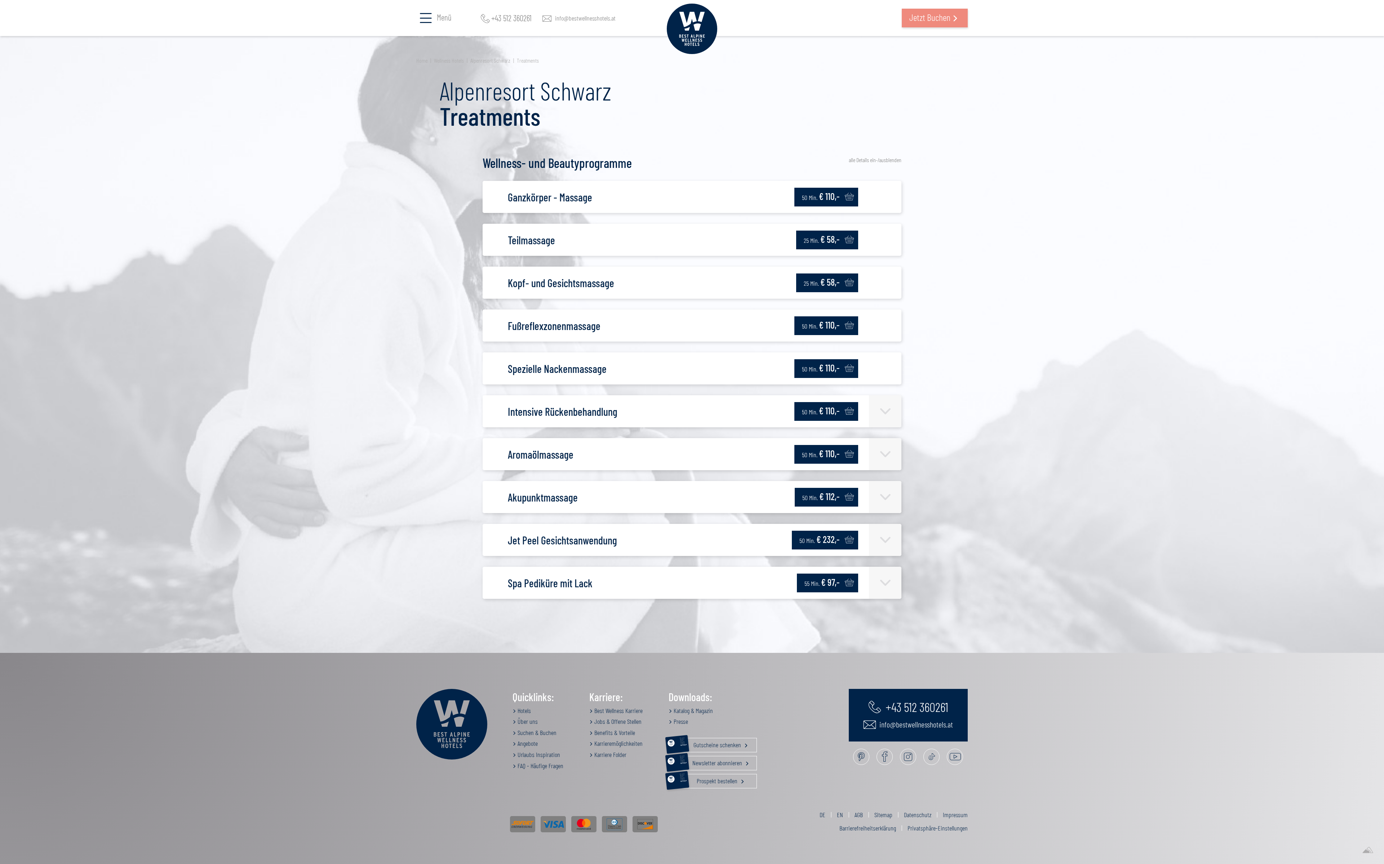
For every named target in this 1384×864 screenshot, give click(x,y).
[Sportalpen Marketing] (1367, 850)
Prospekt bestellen (709, 779)
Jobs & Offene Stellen (617, 721)
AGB (859, 815)
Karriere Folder (609, 754)
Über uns (527, 721)
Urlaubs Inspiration (538, 754)
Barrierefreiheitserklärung (867, 828)
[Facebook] (885, 757)
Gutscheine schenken (711, 743)
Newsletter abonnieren (712, 761)
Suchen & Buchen (536, 732)
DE (822, 815)
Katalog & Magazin (692, 710)
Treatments (528, 60)
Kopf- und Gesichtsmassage (561, 282)
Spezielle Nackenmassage (557, 368)
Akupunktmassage (543, 497)
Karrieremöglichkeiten (618, 743)
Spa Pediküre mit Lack (550, 582)
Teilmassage (531, 239)
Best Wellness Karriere (618, 710)
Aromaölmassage (540, 454)
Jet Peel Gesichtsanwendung (562, 540)
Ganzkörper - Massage (550, 197)
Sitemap (883, 815)
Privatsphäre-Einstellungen (938, 828)
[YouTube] (955, 757)
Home (421, 60)
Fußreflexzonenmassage (554, 325)
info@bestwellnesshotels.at (585, 18)
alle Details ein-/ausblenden (875, 159)
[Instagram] (908, 757)
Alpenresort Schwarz (490, 60)
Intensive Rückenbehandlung (562, 411)
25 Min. (821, 239)
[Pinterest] (861, 757)
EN (840, 815)
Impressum (955, 815)
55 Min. (821, 582)
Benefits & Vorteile (614, 732)
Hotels (523, 710)
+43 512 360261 (511, 18)
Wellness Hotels (449, 60)
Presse (680, 721)
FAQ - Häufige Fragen (539, 766)
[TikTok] (931, 757)
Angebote (527, 743)
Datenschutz (917, 815)
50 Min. (820, 196)
